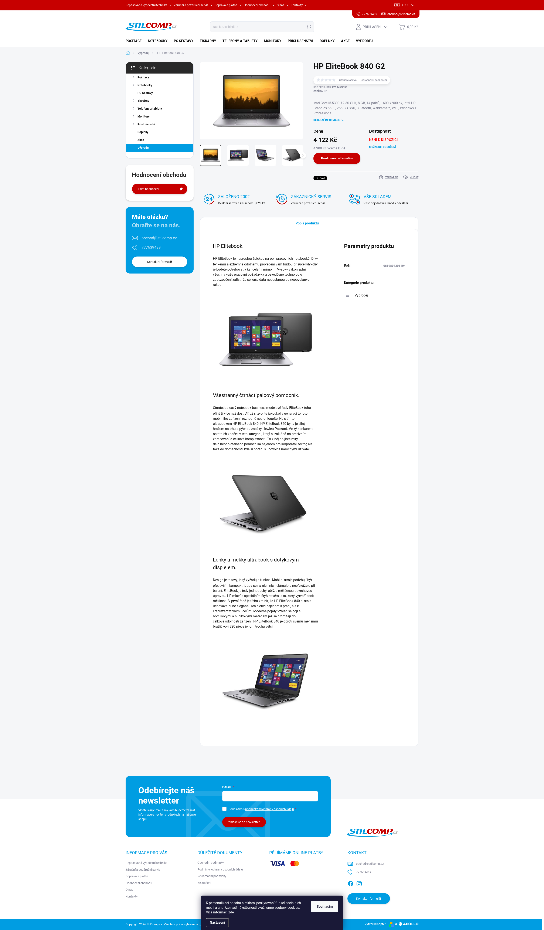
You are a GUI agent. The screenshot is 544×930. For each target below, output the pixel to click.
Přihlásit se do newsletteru (244, 822)
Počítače (143, 77)
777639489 (151, 247)
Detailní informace (326, 120)
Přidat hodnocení (147, 189)
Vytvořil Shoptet (375, 924)
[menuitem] (135, 41)
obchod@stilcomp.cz (159, 238)
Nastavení (217, 922)
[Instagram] (359, 883)
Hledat (308, 26)
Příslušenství (146, 124)
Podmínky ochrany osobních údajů (220, 869)
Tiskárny (143, 100)
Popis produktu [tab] (307, 223)
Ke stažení (204, 883)
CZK (405, 5)
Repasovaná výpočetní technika (146, 5)
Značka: (320, 91)
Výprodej (143, 147)
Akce (140, 140)
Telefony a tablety (149, 108)
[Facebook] (350, 883)
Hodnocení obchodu (257, 5)
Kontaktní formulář (159, 262)
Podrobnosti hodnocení (373, 80)
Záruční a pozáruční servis (191, 5)
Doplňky (142, 132)
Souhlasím (325, 906)
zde (231, 912)
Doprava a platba (226, 5)
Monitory (143, 116)
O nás (280, 5)
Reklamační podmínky (211, 876)
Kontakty (297, 5)
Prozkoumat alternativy (337, 158)
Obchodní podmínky (210, 862)
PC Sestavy (145, 93)
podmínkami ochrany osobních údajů (269, 809)
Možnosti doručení (382, 147)
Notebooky (144, 85)
